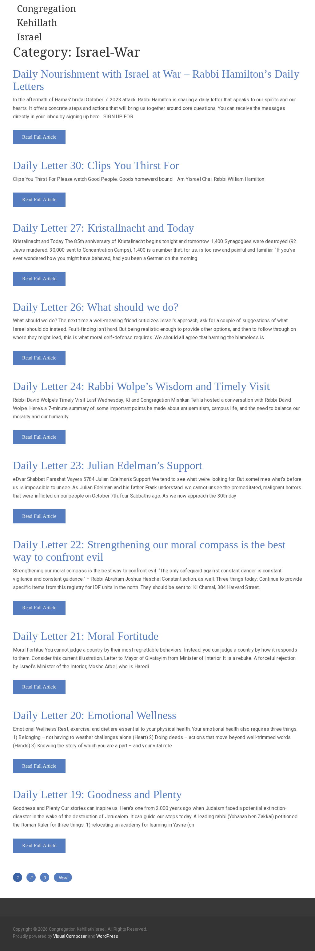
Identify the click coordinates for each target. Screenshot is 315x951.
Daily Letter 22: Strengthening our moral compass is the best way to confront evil (149, 550)
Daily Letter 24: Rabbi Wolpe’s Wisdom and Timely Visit (141, 386)
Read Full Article (39, 137)
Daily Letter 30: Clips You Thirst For (96, 165)
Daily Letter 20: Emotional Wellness (95, 715)
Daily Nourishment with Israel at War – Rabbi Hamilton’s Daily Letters (156, 80)
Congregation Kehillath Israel (46, 22)
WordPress (107, 936)
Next (63, 877)
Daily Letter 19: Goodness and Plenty (97, 794)
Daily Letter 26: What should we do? (96, 307)
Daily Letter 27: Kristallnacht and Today (103, 228)
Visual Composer (70, 936)
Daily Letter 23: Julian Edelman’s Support (107, 465)
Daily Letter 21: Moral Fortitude (85, 636)
